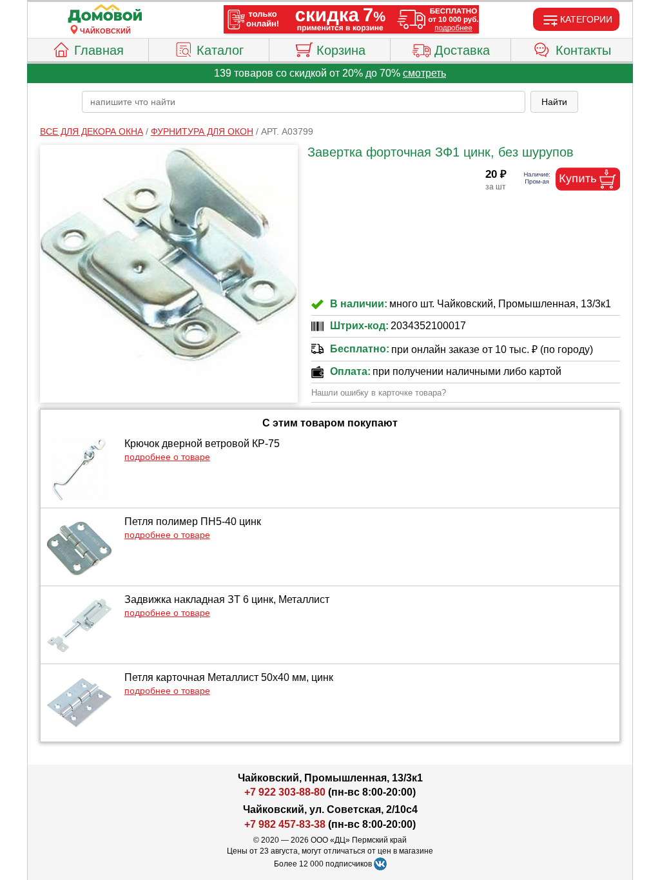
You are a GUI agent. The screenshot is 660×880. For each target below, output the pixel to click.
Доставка (462, 50)
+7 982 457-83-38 (284, 824)
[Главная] (105, 14)
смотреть (424, 73)
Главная (99, 50)
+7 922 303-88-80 (284, 792)
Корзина (340, 50)
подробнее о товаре (167, 457)
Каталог (220, 50)
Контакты (583, 50)
